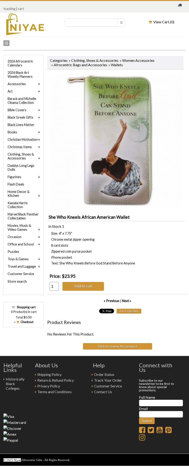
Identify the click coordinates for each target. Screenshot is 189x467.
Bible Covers (17, 110)
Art (10, 91)
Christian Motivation (23, 139)
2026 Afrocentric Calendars (20, 63)
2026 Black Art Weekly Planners (20, 74)
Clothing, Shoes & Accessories (94, 60)
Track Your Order (108, 380)
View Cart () (163, 22)
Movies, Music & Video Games (19, 227)
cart (21, 9)
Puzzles (13, 252)
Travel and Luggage (22, 266)
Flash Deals (16, 184)
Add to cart (83, 286)
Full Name (147, 397)
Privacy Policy (48, 386)
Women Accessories (138, 60)
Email (143, 408)
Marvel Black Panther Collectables (23, 216)
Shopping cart (26, 307)
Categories (59, 60)
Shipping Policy (49, 374)
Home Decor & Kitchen (19, 194)
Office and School (21, 244)
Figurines (14, 177)
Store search (17, 281)
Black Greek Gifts (20, 117)
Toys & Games (18, 259)
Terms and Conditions (54, 391)
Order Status (104, 374)
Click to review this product (117, 346)
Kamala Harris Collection (18, 205)
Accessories (17, 84)
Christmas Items (20, 147)
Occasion (14, 237)
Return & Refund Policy (55, 380)
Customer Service (21, 274)
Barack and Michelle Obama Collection (22, 101)
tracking (9, 9)
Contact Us (103, 391)
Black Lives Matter (21, 125)
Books (12, 132)
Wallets (117, 65)
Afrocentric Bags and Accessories (80, 65)
